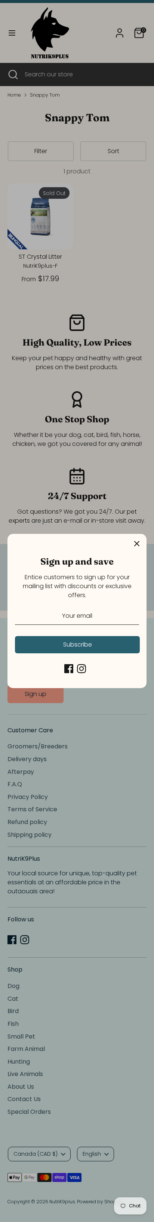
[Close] (137, 543)
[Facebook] (68, 668)
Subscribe (77, 644)
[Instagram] (81, 668)
